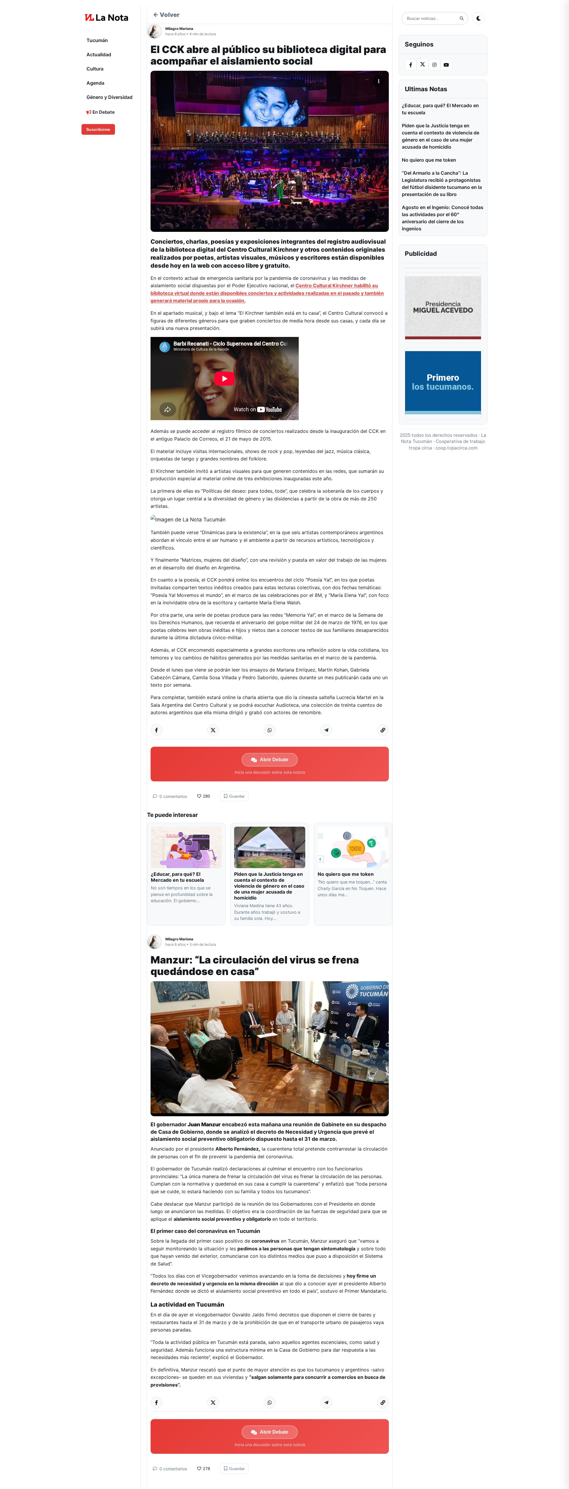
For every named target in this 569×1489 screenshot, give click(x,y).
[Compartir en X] (213, 730)
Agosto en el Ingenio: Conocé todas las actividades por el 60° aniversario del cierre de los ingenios (442, 218)
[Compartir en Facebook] (156, 730)
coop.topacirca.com (456, 448)
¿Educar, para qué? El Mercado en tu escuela (178, 877)
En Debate (103, 112)
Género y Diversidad (109, 97)
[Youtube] (446, 65)
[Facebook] (411, 65)
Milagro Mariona (179, 28)
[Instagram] (434, 65)
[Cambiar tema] (479, 18)
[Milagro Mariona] (156, 31)
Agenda (95, 83)
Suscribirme (98, 129)
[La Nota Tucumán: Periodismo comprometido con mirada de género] (106, 17)
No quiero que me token (346, 874)
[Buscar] (461, 18)
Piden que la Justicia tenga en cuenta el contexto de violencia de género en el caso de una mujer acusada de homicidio (269, 886)
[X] (423, 64)
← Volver (166, 14)
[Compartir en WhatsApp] (270, 730)
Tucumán (97, 40)
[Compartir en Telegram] (326, 730)
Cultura (95, 69)
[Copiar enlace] (383, 730)
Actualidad (99, 54)
